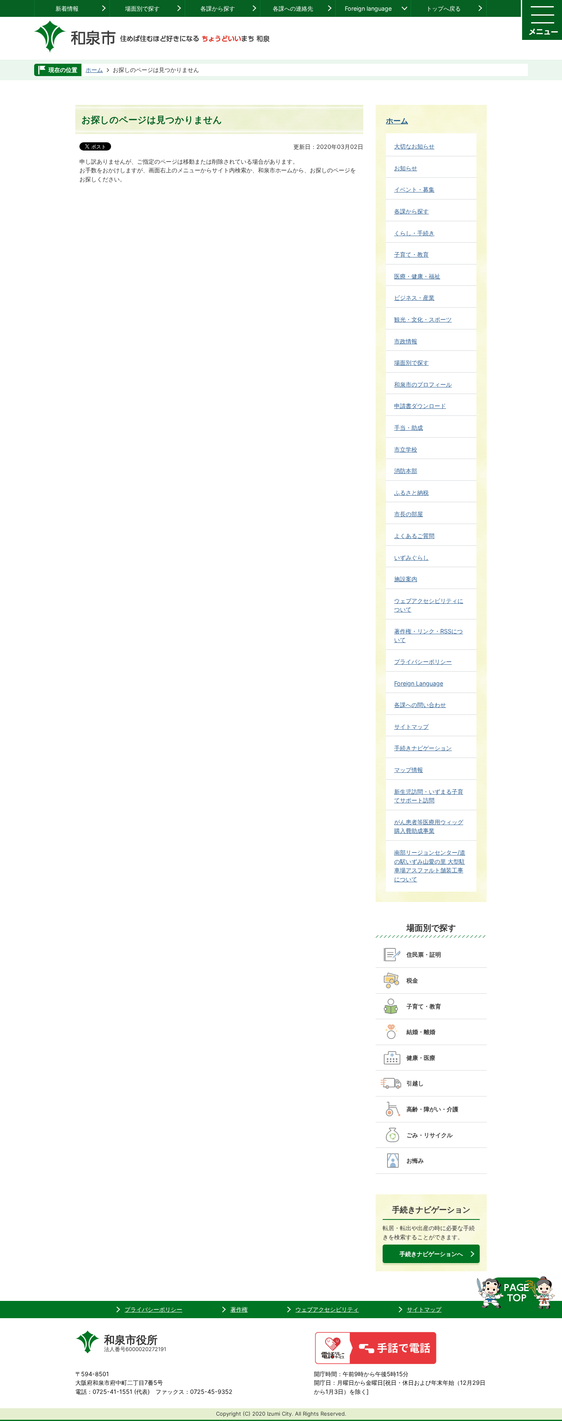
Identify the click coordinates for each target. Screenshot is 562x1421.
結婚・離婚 (420, 1031)
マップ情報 (408, 769)
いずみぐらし (411, 557)
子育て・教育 (411, 254)
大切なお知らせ (414, 146)
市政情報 (405, 341)
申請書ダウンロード (420, 405)
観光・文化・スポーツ (423, 319)
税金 (412, 980)
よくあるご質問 (414, 535)
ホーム (94, 69)
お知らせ (405, 168)
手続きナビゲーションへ (431, 1253)
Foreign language (368, 8)
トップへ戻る (443, 8)
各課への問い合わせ (420, 704)
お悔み (415, 1160)
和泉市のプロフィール (423, 384)
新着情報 (67, 8)
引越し (415, 1083)
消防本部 (405, 470)
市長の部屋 (408, 513)
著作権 (239, 1309)
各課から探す (217, 8)
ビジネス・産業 (414, 297)
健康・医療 (420, 1057)
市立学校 (405, 449)
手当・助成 (408, 427)
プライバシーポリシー (423, 661)
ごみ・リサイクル (429, 1134)
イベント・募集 (414, 189)
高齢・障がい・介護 (432, 1109)
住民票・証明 (423, 954)
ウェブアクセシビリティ (327, 1309)
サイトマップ (411, 726)
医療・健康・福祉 (417, 276)
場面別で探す (142, 8)
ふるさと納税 (411, 492)
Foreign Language (418, 683)
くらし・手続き (414, 232)
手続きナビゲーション (423, 747)
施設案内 (405, 578)
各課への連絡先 (293, 8)
